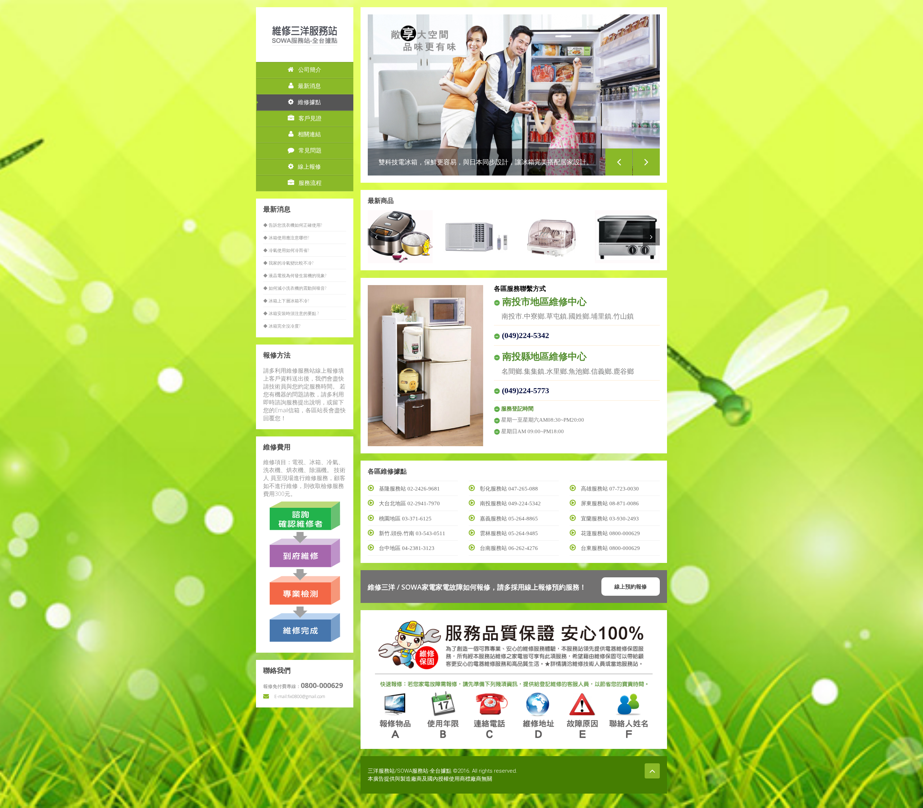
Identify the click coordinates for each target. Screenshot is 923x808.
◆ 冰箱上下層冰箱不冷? (286, 301)
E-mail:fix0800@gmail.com (299, 696)
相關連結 (309, 134)
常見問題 (310, 150)
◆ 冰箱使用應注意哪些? (286, 238)
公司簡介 (309, 69)
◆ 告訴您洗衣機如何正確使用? (292, 225)
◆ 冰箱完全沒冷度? (281, 326)
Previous (618, 162)
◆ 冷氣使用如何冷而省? (286, 250)
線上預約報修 (630, 586)
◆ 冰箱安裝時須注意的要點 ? (291, 313)
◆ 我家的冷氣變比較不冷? (288, 263)
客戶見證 (310, 118)
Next (646, 162)
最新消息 (309, 86)
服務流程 (310, 182)
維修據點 (309, 102)
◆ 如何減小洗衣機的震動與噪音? (294, 288)
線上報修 (309, 166)
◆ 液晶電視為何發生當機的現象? (294, 275)
